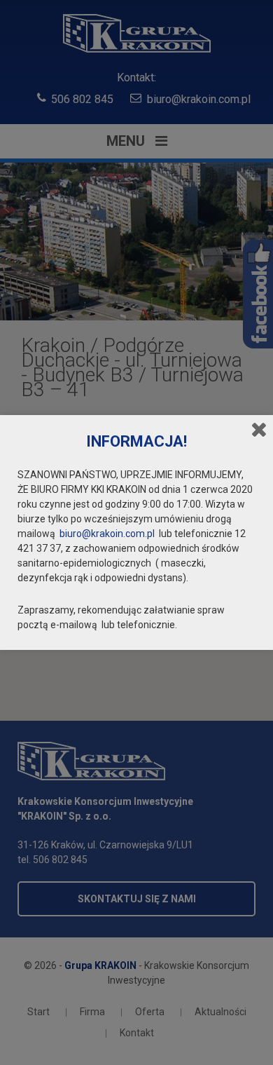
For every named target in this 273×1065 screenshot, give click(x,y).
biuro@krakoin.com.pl (107, 533)
